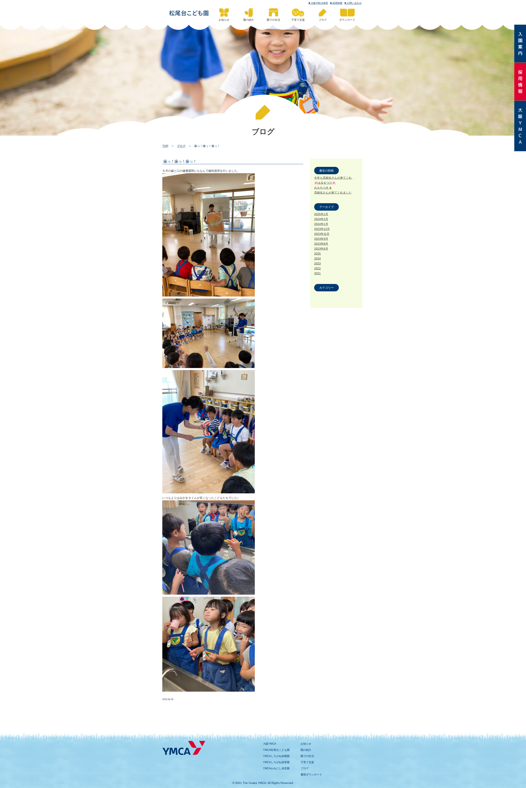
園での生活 (307, 756)
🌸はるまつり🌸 (325, 182)
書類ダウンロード (311, 774)
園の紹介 (306, 749)
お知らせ (306, 743)
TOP (165, 146)
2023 (317, 263)
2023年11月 (321, 233)
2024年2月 (321, 219)
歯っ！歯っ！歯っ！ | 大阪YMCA (188, 13)
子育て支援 (307, 762)
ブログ (181, 146)
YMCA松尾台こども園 (276, 749)
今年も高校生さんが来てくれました (337, 177)
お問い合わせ (354, 3)
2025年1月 (321, 214)
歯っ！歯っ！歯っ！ (180, 161)
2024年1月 (321, 224)
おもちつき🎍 (323, 187)
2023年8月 (321, 243)
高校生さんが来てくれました (333, 192)
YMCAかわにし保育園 (276, 768)
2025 (317, 253)
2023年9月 (321, 238)
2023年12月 (322, 229)
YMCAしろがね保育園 (276, 762)
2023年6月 (321, 248)
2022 (317, 268)
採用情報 (337, 3)
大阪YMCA (269, 743)
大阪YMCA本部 (319, 3)
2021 (317, 273)
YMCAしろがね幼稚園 (276, 756)
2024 (317, 258)
